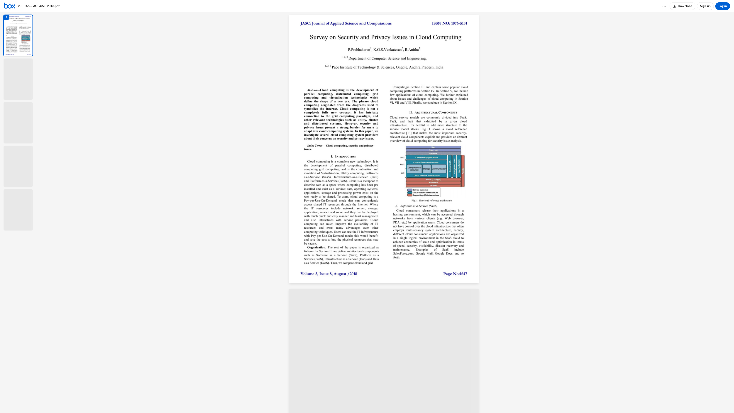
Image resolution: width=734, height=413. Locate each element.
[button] (18, 35)
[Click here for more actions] (664, 6)
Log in (723, 6)
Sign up (705, 6)
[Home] (9, 6)
